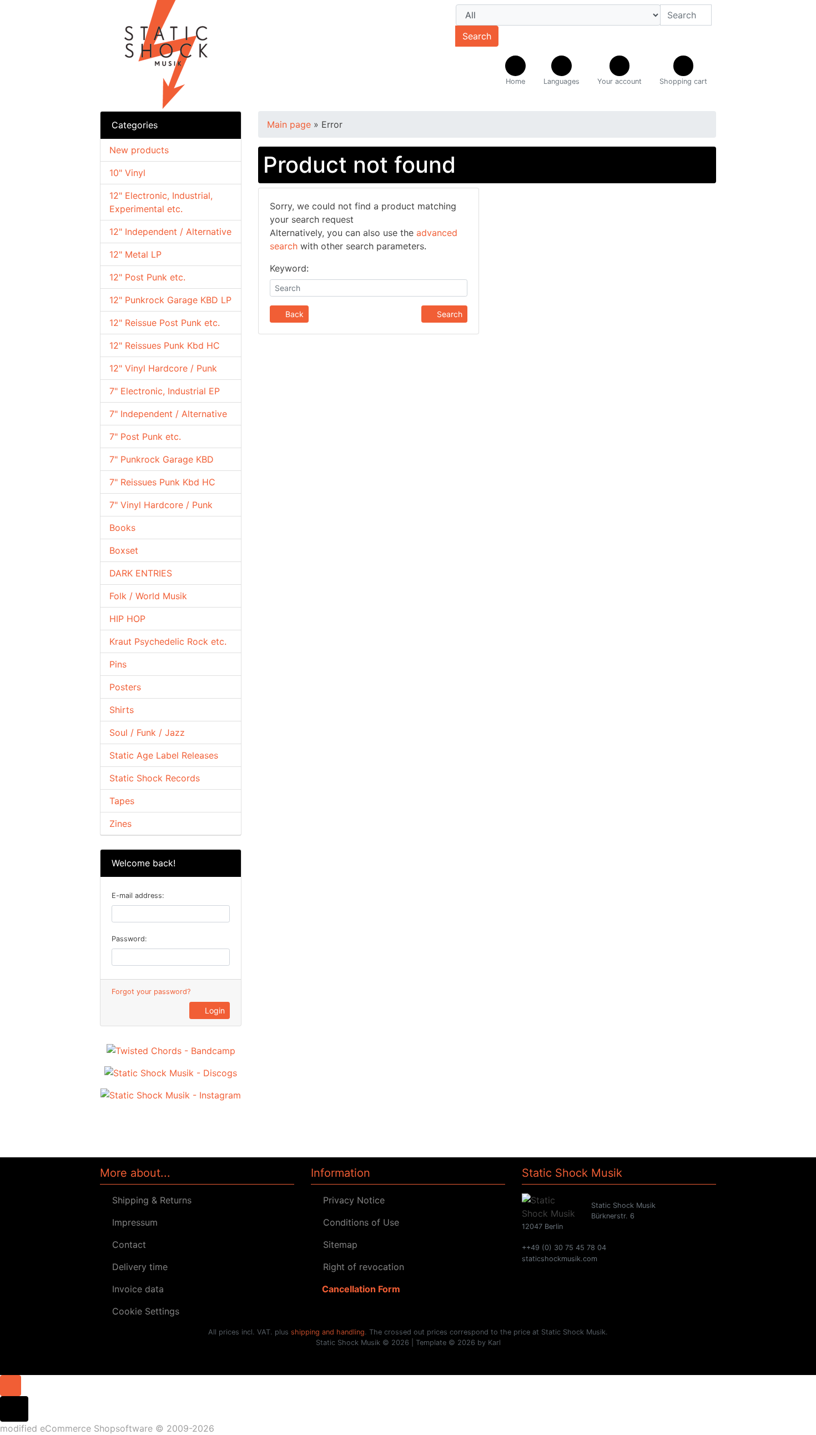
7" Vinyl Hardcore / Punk (161, 504)
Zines (120, 823)
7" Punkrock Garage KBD (161, 459)
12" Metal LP (135, 254)
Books (122, 527)
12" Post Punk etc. (147, 277)
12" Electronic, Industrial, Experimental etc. (161, 202)
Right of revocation (361, 1266)
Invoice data (135, 1288)
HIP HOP (127, 618)
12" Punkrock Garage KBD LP (170, 299)
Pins (118, 664)
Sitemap (337, 1244)
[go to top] (10, 1384)
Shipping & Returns (149, 1200)
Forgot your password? (151, 991)
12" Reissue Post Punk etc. (164, 322)
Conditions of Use (358, 1222)
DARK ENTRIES (140, 573)
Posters (125, 687)
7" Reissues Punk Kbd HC (162, 482)
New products (139, 149)
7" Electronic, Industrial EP (164, 391)
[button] (561, 71)
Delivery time (137, 1266)
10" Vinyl (127, 172)
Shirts (121, 709)
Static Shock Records (154, 778)
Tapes (121, 800)
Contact (126, 1244)
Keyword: (289, 268)
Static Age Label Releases (163, 755)
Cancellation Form (359, 1288)
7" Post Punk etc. (145, 436)
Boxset (123, 550)
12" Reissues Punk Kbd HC (164, 345)
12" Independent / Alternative (170, 231)
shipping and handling (328, 1332)
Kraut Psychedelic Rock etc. (167, 641)
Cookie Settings (143, 1311)
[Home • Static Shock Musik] (197, 55)
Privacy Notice (351, 1200)
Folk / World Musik (148, 595)
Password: (129, 939)
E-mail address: (138, 895)
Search (476, 36)
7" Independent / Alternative (168, 413)
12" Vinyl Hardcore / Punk (163, 368)
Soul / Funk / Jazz (147, 732)
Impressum (132, 1222)
